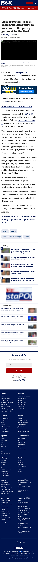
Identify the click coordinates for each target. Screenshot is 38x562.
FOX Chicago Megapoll (7, 409)
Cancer (20, 460)
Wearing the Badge (6, 487)
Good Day (4, 404)
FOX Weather (21, 409)
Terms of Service (20, 381)
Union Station (5, 431)
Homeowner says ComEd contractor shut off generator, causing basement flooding (23, 251)
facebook (14, 542)
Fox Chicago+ (21, 442)
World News (4, 400)
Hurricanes (21, 407)
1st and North (5, 482)
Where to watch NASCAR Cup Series (23, 511)
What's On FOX (22, 440)
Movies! (20, 447)
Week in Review (5, 485)
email (24, 542)
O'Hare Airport (5, 427)
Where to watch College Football (22, 505)
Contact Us (4, 507)
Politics (20, 416)
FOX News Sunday (6, 411)
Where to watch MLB (24, 508)
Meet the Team (5, 511)
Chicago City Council (23, 431)
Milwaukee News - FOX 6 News (24, 483)
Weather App (21, 404)
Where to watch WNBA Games (24, 528)
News (27, 237)
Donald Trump (22, 424)
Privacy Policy (21, 379)
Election (20, 418)
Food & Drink (21, 445)
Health (20, 458)
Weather (21, 393)
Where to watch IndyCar (22, 515)
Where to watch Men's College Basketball (24, 519)
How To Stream (6, 500)
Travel (3, 420)
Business (4, 460)
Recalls (20, 471)
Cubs (2, 445)
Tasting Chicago (6, 489)
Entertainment (23, 436)
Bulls (2, 442)
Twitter (4, 101)
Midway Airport (5, 429)
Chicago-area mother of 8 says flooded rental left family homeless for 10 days (12, 341)
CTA (2, 422)
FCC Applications (6, 520)
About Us (5, 498)
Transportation (5, 418)
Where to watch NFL (23, 502)
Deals (3, 465)
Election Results (22, 420)
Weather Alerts (22, 398)
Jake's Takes (21, 438)
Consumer (4, 462)
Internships (4, 515)
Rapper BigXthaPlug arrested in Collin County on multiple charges (12, 317)
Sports (13, 231)
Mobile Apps (4, 502)
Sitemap (3, 522)
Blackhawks (4, 440)
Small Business (5, 473)
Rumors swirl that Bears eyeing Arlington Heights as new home (18, 62)
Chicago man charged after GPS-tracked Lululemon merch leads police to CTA (12, 333)
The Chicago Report (23, 422)
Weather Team (22, 402)
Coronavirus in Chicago (12, 237)
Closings (20, 400)
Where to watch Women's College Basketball (23, 523)
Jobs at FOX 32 (5, 513)
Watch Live (29, 3)
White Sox (4, 447)
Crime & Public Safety (7, 402)
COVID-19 (29, 114)
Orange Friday (5, 493)
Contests (4, 509)
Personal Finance (6, 469)
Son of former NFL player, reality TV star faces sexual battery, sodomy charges (12, 309)
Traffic (4, 416)
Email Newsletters (6, 505)
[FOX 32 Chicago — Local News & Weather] (6, 3)
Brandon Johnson (23, 429)
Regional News (23, 480)
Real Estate (4, 471)
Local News (4, 396)
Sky (2, 451)
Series (3, 480)
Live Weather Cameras (24, 396)
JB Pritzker (21, 427)
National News (5, 398)
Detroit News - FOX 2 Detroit (24, 487)
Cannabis (20, 465)
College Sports (5, 453)
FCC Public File (5, 518)
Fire (2, 449)
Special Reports (5, 407)
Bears (24, 35)
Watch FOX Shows (23, 449)
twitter (20, 542)
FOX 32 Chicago (18, 35)
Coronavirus (21, 462)
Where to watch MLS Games (24, 532)
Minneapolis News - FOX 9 (23, 491)
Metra (3, 424)
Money (4, 458)
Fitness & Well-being (23, 467)
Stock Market (5, 475)
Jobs (2, 467)
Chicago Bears (21, 72)
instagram (17, 542)
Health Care (21, 469)
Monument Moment (7, 491)
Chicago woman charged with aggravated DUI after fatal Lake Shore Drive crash (13, 325)
